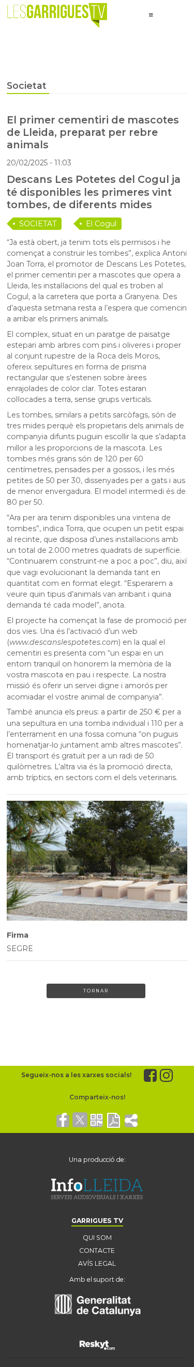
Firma (17, 935)
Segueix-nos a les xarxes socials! (76, 1075)
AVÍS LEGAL (97, 1263)
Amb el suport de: (97, 1279)
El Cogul (101, 223)
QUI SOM (97, 1237)
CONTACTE (97, 1250)
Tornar (96, 990)
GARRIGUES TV (97, 1220)
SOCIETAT (37, 223)
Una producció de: (97, 1159)
